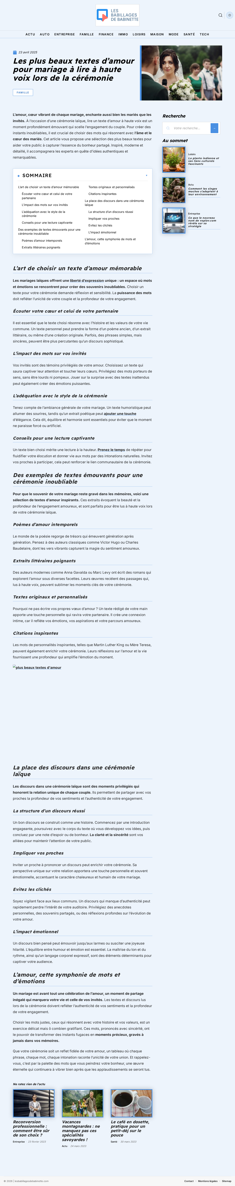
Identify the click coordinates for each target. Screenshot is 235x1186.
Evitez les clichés (100, 225)
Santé (114, 1141)
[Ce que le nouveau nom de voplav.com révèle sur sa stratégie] (174, 220)
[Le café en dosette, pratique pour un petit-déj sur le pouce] (131, 1103)
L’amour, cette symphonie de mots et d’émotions (110, 241)
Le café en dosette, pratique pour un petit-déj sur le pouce (130, 1128)
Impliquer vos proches (103, 218)
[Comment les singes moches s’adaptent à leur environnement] (174, 190)
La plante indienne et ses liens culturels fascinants (203, 161)
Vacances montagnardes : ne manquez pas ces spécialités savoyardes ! (81, 1130)
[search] (220, 15)
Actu (64, 1146)
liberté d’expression (87, 280)
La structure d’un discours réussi (110, 212)
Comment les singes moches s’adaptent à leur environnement (203, 191)
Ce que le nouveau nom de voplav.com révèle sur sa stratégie (202, 222)
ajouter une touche (120, 414)
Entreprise (19, 1141)
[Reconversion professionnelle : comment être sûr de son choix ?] (33, 1103)
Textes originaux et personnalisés (111, 187)
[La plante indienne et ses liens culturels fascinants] (174, 159)
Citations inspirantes (102, 194)
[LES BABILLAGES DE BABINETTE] (117, 15)
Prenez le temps (111, 450)
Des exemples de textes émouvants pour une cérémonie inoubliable (49, 231)
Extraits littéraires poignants (41, 247)
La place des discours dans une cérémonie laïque (114, 203)
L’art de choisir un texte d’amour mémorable (48, 187)
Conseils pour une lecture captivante (47, 222)
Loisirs (192, 154)
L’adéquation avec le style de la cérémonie (43, 214)
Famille (23, 92)
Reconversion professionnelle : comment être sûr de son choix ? (31, 1128)
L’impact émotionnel (102, 232)
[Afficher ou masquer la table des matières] (100, 175)
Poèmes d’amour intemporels (42, 240)
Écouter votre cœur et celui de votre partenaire (47, 196)
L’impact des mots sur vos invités (45, 205)
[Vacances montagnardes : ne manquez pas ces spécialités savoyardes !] (82, 1103)
